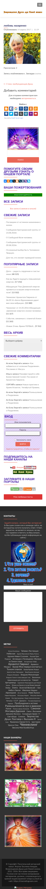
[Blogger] (17, 181)
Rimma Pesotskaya (13, 651)
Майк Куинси (34, 693)
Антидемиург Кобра (30, 661)
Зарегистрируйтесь (14, 449)
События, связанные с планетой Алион (23, 319)
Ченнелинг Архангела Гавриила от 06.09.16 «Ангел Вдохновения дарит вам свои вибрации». (22, 300)
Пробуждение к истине (26, 703)
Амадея (19, 467)
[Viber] (25, 181)
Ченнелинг (29, 724)
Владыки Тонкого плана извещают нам (18, 677)
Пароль (22, 430)
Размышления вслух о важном (23, 706)
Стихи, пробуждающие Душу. (18, 84)
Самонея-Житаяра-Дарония (23, 709)
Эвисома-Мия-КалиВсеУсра (23, 728)
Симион (21, 717)
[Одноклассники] (8, 181)
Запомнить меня (23, 440)
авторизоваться (29, 98)
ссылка (38, 74)
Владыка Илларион (13, 675)
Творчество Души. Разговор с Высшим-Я (22, 717)
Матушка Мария (23, 695)
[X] (14, 181)
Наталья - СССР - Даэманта (16, 701)
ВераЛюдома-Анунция (32, 672)
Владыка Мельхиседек (30, 675)
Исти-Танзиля (22, 693)
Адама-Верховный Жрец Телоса (28, 654)
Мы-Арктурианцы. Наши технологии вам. (26, 698)
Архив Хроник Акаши (31, 669)
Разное (8, 709)
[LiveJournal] (20, 181)
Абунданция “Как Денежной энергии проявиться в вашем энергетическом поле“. (23, 290)
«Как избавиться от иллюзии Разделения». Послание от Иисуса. (23, 366)
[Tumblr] (22, 181)
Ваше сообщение (23, 591)
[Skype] (28, 181)
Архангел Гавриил (18, 664)
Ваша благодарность (23, 195)
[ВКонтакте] (5, 181)
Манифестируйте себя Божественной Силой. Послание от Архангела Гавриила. (22, 377)
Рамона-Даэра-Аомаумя (21, 709)
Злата (15, 688)
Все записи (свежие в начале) (23, 209)
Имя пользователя (22, 422)
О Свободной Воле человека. (19, 238)
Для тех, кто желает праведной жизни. (23, 258)
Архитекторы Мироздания (15, 672)
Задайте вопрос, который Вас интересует (23, 523)
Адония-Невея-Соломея (17, 656)
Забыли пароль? (32, 449)
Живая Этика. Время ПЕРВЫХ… (20, 326)
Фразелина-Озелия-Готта (20, 722)
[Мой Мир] (11, 181)
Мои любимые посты (23, 497)
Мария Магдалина (10, 695)
